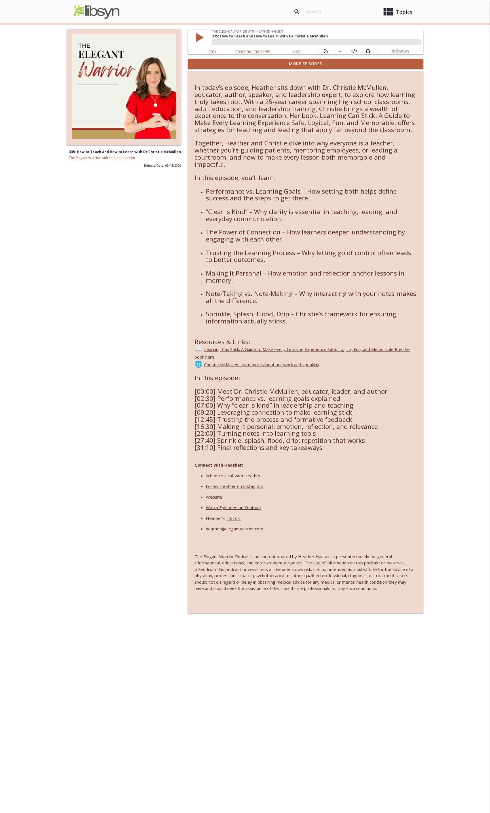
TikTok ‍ (234, 518)
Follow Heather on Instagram (234, 486)
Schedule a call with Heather (233, 476)
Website (214, 497)
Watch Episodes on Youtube (233, 507)
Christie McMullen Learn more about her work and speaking (262, 364)
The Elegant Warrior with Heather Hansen (102, 157)
